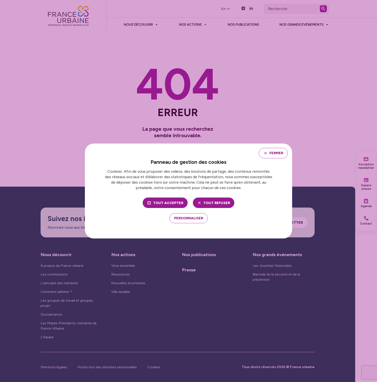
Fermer (276, 153)
